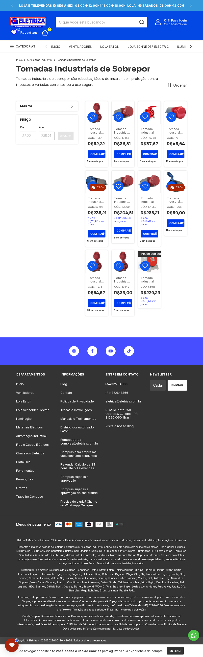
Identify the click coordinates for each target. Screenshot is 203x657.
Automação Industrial (39, 59)
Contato (66, 393)
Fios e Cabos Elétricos (32, 444)
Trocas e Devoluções (76, 410)
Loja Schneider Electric (148, 46)
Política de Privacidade (77, 401)
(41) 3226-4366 (116, 393)
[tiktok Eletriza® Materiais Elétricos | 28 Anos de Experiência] (129, 351)
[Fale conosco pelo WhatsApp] (193, 635)
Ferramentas (25, 470)
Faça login (179, 20)
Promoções (24, 479)
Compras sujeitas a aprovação (74, 478)
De (22, 127)
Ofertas (21, 488)
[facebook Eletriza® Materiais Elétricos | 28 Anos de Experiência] (92, 351)
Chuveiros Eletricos (30, 453)
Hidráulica (23, 462)
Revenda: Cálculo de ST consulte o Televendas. (78, 466)
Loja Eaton (109, 46)
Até (41, 127)
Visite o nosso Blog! (119, 426)
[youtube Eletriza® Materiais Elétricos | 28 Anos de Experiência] (111, 351)
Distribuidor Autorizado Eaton (77, 429)
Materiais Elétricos (29, 427)
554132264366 (116, 384)
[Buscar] (141, 22)
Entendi (175, 650)
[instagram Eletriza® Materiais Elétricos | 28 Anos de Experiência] (74, 351)
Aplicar (65, 135)
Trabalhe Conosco (29, 496)
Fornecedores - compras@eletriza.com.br (79, 441)
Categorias (25, 46)
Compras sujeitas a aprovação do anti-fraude (79, 491)
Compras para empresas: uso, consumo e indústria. (79, 454)
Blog (63, 384)
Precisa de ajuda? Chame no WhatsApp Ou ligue (78, 503)
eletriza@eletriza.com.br (123, 401)
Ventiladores (80, 46)
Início (55, 46)
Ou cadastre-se (175, 24)
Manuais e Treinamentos (78, 419)
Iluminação (24, 419)
